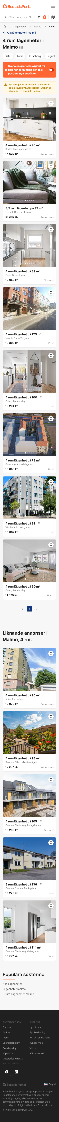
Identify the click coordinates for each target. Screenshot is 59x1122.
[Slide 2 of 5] (28, 138)
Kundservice (36, 1042)
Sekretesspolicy (11, 1042)
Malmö (37, 26)
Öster (8, 56)
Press (6, 1037)
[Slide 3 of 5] (29, 138)
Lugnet (51, 56)
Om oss (7, 1027)
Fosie (20, 56)
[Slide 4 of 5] (31, 138)
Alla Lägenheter (12, 983)
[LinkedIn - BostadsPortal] (16, 1072)
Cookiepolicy (9, 1048)
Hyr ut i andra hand (40, 1037)
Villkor (33, 1048)
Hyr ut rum (35, 1027)
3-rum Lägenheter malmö (18, 994)
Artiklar (6, 1032)
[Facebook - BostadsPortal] (7, 1072)
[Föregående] (22, 608)
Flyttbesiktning (37, 1032)
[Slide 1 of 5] (26, 138)
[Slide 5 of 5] (33, 138)
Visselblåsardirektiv (13, 1058)
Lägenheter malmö (14, 989)
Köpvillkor (8, 1053)
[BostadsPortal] (17, 6)
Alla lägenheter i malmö (21, 32)
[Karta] (53, 17)
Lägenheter (20, 26)
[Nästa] (36, 608)
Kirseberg (35, 56)
